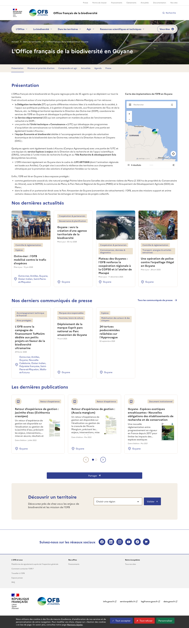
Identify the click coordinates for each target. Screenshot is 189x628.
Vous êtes (165, 29)
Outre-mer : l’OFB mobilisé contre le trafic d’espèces (30, 259)
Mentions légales (75, 624)
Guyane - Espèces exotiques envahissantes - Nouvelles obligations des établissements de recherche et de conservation (151, 414)
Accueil (14, 41)
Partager (92, 475)
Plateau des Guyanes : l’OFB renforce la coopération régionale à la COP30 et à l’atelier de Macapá (115, 266)
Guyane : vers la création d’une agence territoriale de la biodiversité (72, 232)
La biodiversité (41, 29)
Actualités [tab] (85, 68)
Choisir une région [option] (105, 501)
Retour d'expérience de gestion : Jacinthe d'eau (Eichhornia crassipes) (37, 412)
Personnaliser (165, 620)
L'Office (20, 29)
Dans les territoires (68, 29)
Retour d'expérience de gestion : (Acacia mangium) (93, 410)
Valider (150, 501)
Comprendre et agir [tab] (67, 68)
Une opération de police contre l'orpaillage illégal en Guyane (157, 262)
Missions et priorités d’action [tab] (41, 68)
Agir (89, 29)
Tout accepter (122, 620)
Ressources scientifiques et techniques (120, 29)
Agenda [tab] (98, 68)
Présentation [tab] (17, 68)
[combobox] (118, 501)
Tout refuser (146, 620)
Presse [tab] (108, 68)
